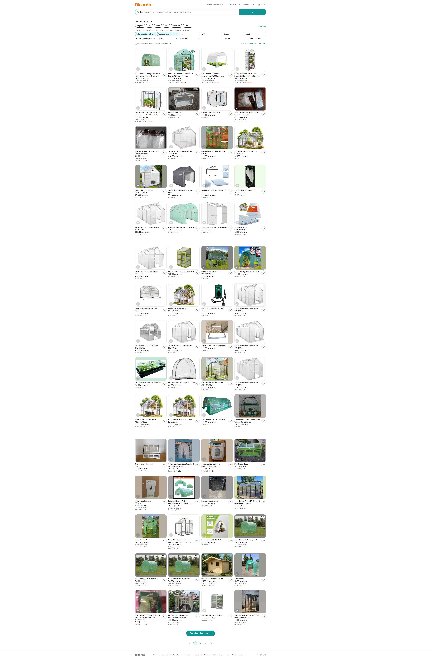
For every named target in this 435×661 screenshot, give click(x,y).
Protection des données (201, 655)
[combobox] (187, 12)
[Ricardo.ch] (143, 4)
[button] (215, 4)
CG (154, 655)
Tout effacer (261, 27)
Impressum (186, 655)
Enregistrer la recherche (200, 633)
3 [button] (205, 643)
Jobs (227, 655)
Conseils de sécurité (239, 655)
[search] (253, 12)
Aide (214, 655)
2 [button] (200, 643)
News (221, 655)
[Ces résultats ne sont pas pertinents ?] (169, 43)
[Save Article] (164, 75)
